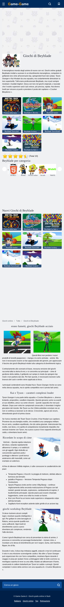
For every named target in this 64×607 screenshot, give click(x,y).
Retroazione (45, 601)
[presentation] (4, 169)
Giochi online (28, 601)
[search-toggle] (50, 4)
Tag (36, 601)
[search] (58, 585)
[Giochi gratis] (18, 4)
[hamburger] (3, 4)
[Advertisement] (27, 30)
